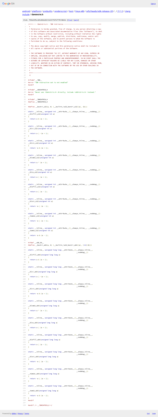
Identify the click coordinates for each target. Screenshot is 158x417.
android (26, 11)
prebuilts (47, 11)
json (154, 413)
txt (148, 413)
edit (76, 20)
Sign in (153, 4)
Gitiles (14, 413)
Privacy (20, 413)
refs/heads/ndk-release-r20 (99, 11)
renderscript (60, 11)
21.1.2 (120, 11)
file (70, 20)
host (71, 11)
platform (36, 11)
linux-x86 (79, 11)
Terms (26, 413)
